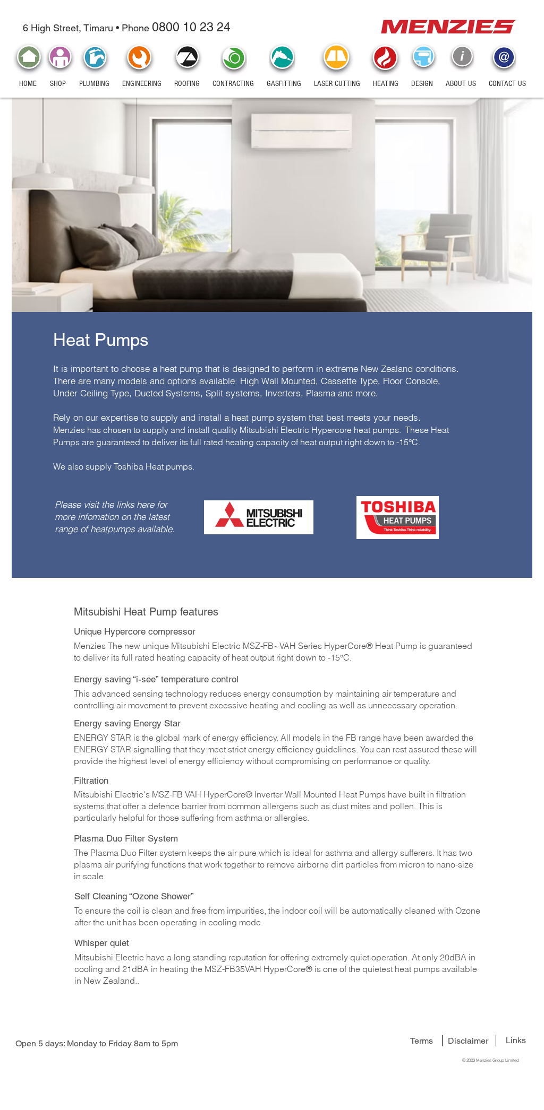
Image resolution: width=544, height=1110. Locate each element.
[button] (57, 83)
